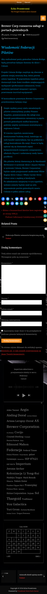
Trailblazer (27, 499)
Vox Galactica (16, 504)
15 (19, 543)
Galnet (8, 238)
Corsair (27, 437)
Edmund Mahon (18, 444)
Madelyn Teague (14, 477)
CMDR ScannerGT (32, 35)
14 (14, 543)
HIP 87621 (31, 458)
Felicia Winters (13, 455)
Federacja (14, 450)
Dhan (22, 440)
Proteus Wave (12, 489)
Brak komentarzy (11, 38)
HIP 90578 (11, 464)
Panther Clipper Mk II (15, 485)
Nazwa (5, 298)
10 (28, 539)
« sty (8, 556)
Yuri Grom (13, 509)
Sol (37, 493)
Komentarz (7, 263)
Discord (27, 2)
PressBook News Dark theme (28, 591)
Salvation (21, 489)
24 (28, 547)
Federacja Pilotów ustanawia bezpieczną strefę (25, 235)
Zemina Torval (11, 513)
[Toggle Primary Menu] (43, 18)
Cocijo (19, 432)
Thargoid (14, 498)
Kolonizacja (14, 473)
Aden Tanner (13, 410)
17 (28, 543)
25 (33, 547)
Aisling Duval (16, 415)
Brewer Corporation (23, 426)
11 (33, 539)
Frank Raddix (24, 455)
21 (14, 547)
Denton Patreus (13, 440)
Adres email (7, 309)
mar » (38, 556)
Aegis (24, 409)
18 (33, 543)
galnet (32, 454)
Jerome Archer (15, 468)
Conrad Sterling (15, 436)
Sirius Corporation (16, 493)
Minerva (10, 481)
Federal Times (30, 450)
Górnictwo (20, 459)
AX (36, 421)
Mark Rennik (29, 477)
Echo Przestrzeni (20, 8)
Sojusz (30, 493)
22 (19, 547)
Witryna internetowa (10, 320)
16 (23, 543)
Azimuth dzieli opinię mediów (22, 574)
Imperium (23, 464)
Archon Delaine (32, 416)
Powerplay (31, 485)
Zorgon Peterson (23, 513)
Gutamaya (11, 459)
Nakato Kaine (20, 481)
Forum (19, 2)
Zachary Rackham (28, 510)
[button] (3, 199)
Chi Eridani (10, 433)
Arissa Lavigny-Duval (20, 421)
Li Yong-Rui (31, 473)
